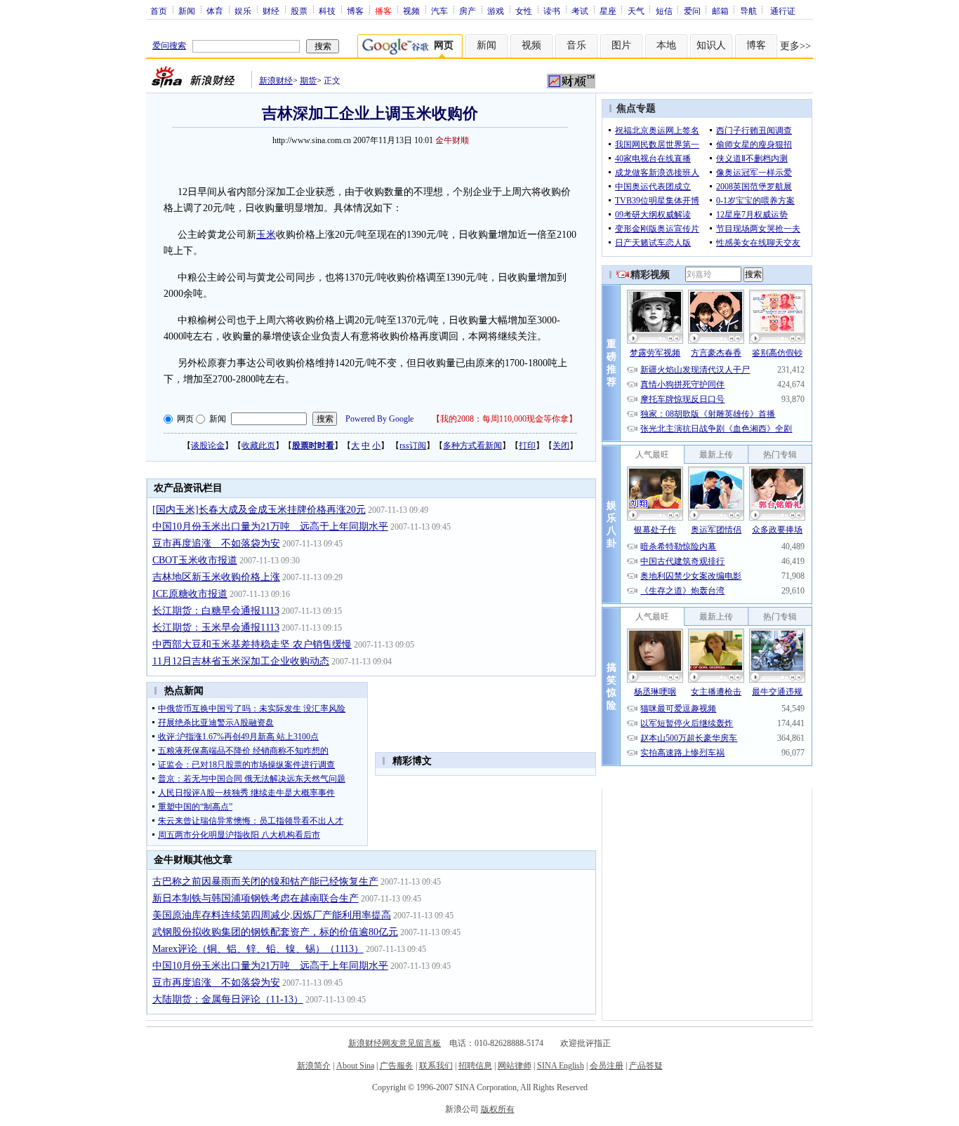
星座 (608, 10)
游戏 (495, 10)
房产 (467, 10)
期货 (308, 81)
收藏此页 (258, 445)
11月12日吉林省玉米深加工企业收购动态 (240, 661)
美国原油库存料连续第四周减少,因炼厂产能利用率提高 (271, 915)
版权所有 (498, 1109)
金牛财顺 (452, 140)
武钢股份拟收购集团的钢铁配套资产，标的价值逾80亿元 (275, 932)
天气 (636, 10)
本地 (666, 45)
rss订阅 (412, 445)
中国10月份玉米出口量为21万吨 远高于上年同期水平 (270, 526)
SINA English (560, 1066)
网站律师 (514, 1066)
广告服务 (397, 1066)
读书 (551, 10)
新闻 (186, 10)
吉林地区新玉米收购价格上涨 (216, 577)
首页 (158, 10)
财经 (271, 10)
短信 (664, 10)
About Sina (355, 1066)
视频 (411, 10)
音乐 (576, 45)
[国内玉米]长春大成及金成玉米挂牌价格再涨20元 (259, 509)
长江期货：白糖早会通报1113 (215, 610)
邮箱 (720, 10)
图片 (621, 45)
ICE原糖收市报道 (189, 594)
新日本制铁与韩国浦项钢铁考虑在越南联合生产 (255, 898)
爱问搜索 (169, 46)
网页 (185, 419)
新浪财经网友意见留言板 (394, 1043)
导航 (748, 10)
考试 (579, 10)
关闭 (561, 445)
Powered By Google (379, 419)
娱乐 (242, 10)
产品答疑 (646, 1066)
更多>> (795, 46)
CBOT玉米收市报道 (194, 560)
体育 (214, 10)
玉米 (266, 234)
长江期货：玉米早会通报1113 (215, 627)
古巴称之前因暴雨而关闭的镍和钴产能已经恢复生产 (265, 881)
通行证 (782, 10)
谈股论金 (208, 445)
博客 (355, 10)
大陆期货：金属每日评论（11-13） (227, 999)
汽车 (439, 10)
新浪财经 (276, 81)
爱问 (692, 10)
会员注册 (606, 1066)
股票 (299, 10)
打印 (527, 445)
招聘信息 (475, 1066)
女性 (523, 10)
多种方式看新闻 (472, 445)
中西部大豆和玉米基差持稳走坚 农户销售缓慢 (252, 644)
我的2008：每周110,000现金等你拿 (504, 419)
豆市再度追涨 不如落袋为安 (216, 543)
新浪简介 (314, 1066)
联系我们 (436, 1066)
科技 (327, 10)
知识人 (711, 45)
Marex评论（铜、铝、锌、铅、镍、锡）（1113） (258, 949)
